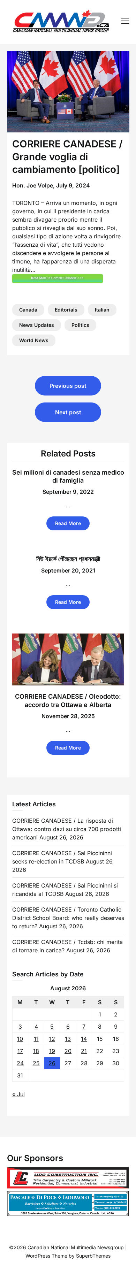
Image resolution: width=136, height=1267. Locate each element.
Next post (68, 412)
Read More (68, 523)
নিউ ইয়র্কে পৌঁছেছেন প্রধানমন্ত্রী (68, 558)
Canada (28, 310)
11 (36, 1038)
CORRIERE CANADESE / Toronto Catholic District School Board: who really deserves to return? (68, 918)
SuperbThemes (93, 1256)
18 (36, 1050)
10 (20, 1038)
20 (68, 1050)
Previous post (68, 385)
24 (20, 1063)
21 (84, 1050)
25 (36, 1063)
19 (52, 1050)
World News (33, 340)
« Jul (18, 1094)
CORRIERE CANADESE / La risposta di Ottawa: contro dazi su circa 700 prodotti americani (66, 829)
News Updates (36, 325)
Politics (80, 325)
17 (20, 1050)
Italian (102, 310)
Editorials (66, 310)
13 (68, 1038)
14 (84, 1038)
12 (52, 1038)
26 (51, 1063)
